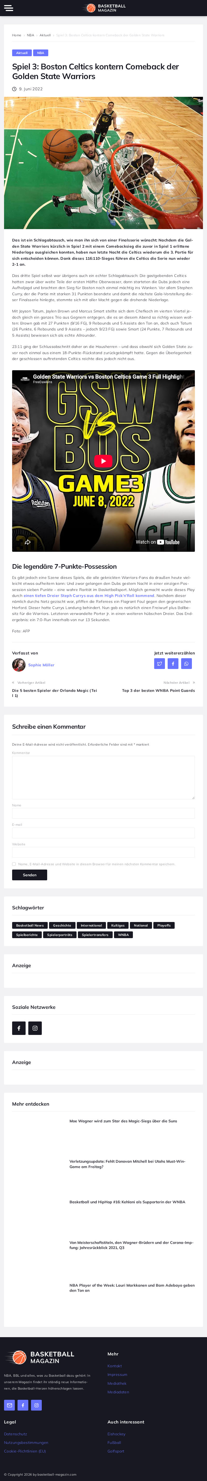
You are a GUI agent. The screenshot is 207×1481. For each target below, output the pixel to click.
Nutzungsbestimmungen (26, 1442)
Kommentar (21, 753)
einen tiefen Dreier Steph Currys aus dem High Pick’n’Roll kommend (89, 595)
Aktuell (45, 35)
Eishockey (117, 1434)
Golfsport (116, 1451)
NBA (30, 35)
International (91, 925)
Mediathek (117, 1383)
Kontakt (115, 1365)
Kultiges (118, 925)
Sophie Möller (41, 665)
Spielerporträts (59, 935)
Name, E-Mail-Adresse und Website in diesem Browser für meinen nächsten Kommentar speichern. (96, 864)
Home (17, 35)
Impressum (117, 1374)
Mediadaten (118, 1392)
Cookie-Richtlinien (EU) (25, 1451)
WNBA (123, 935)
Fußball (114, 1442)
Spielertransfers (95, 935)
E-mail (17, 825)
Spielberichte (27, 935)
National (141, 925)
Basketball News (30, 925)
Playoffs (164, 925)
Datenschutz (15, 1434)
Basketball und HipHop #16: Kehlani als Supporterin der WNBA (127, 1201)
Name (17, 805)
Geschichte (62, 925)
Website (18, 844)
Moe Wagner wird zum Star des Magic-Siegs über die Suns (123, 1120)
